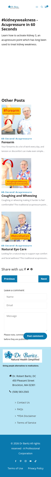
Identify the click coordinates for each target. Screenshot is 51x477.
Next (44, 278)
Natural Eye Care (13, 249)
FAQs (20, 409)
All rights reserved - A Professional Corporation (25, 448)
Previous (9, 278)
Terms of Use (15, 468)
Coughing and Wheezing (19, 196)
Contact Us (23, 402)
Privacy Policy (35, 468)
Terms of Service (26, 422)
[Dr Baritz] (14, 6)
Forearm (7, 142)
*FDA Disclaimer (26, 416)
